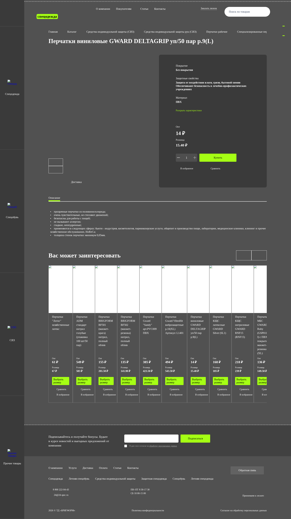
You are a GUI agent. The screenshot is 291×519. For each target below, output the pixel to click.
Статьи (144, 8)
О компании (103, 8)
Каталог (72, 31)
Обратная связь (247, 470)
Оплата (103, 467)
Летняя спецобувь (79, 478)
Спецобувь (179, 478)
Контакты (160, 8)
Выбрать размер (58, 381)
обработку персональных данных (163, 446)
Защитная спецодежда (154, 478)
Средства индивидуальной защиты (115, 478)
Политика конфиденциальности (148, 510)
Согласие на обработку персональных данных (243, 510)
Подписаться (195, 438)
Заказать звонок (209, 8)
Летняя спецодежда (202, 478)
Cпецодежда (55, 478)
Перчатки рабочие (216, 31)
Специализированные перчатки (255, 31)
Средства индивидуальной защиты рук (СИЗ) (170, 31)
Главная (53, 31)
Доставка (88, 467)
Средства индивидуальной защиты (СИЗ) (110, 31)
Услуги (73, 467)
